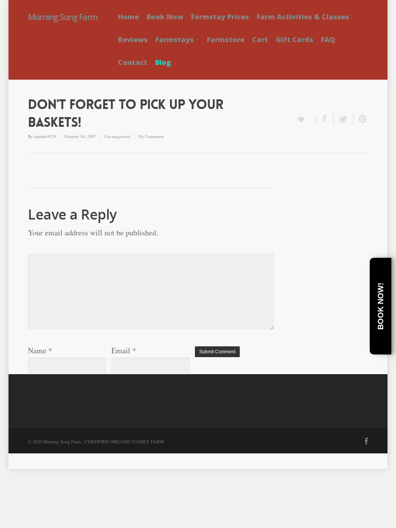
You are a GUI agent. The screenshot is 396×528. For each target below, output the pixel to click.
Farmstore (225, 39)
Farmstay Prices (220, 16)
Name (40, 350)
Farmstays (174, 39)
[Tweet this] (343, 119)
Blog (163, 62)
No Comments (151, 136)
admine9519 (45, 136)
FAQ (328, 39)
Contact (132, 62)
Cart (260, 39)
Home (128, 16)
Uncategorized (117, 136)
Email (123, 350)
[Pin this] (360, 119)
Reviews (133, 39)
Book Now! (380, 306)
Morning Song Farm (63, 16)
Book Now (165, 16)
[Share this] (325, 119)
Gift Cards (294, 39)
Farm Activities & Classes (303, 16)
